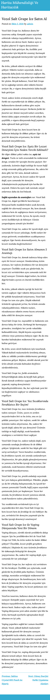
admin (30, 24)
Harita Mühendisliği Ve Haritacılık (19, 4)
